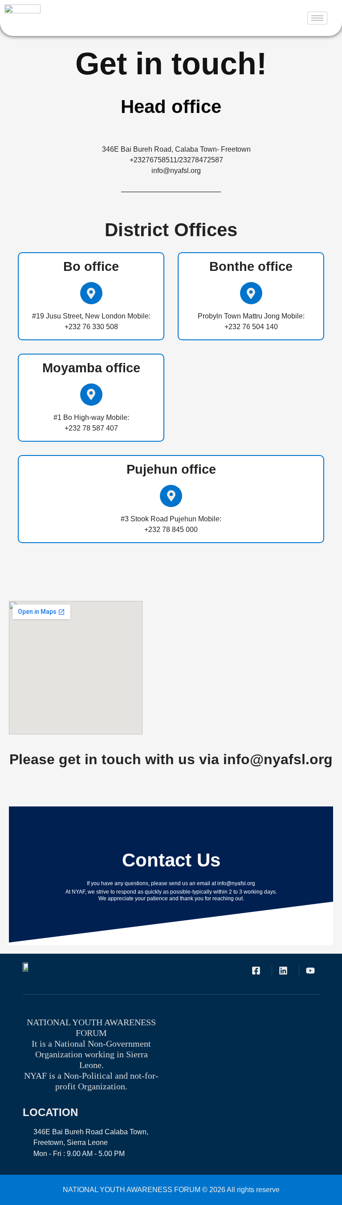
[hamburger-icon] (317, 18)
